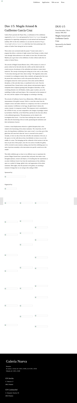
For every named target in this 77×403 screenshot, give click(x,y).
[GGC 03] (41, 319)
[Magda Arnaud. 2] (11, 226)
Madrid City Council (35, 37)
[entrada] (41, 330)
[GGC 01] (11, 330)
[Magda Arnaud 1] (26, 237)
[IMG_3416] (41, 289)
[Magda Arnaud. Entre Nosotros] (26, 225)
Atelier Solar (15, 37)
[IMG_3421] (41, 261)
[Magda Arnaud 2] (41, 232)
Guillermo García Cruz (17, 44)
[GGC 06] (26, 309)
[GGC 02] (26, 320)
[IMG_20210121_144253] (11, 261)
